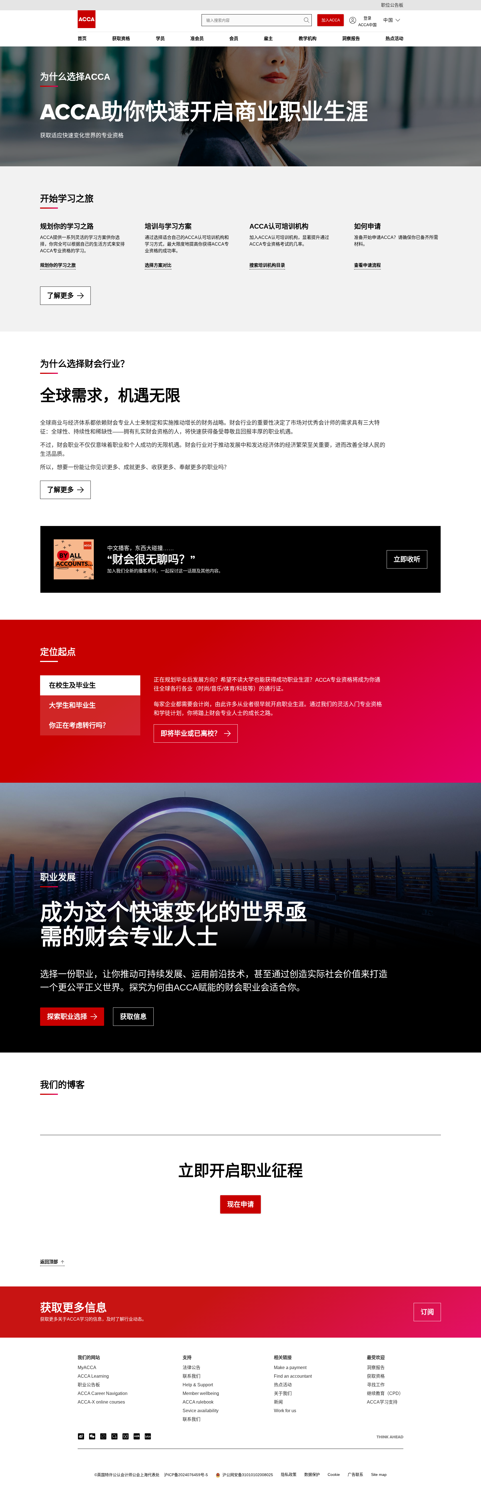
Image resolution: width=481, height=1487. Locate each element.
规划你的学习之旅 (58, 265)
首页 (82, 38)
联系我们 (191, 1376)
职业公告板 (89, 1384)
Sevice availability (201, 1410)
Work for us (285, 1410)
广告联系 (355, 1474)
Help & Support (198, 1384)
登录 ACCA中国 (367, 21)
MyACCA (87, 1367)
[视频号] (125, 1436)
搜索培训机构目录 (267, 265)
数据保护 (312, 1474)
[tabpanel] (297, 715)
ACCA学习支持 (382, 1402)
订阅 (427, 1312)
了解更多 (60, 295)
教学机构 (307, 38)
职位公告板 (392, 5)
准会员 (197, 38)
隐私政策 (288, 1474)
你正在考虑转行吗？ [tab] (79, 725)
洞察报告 (351, 38)
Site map (379, 1474)
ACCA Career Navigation (102, 1393)
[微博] (81, 1436)
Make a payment (290, 1367)
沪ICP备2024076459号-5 (151, 1475)
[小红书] (136, 1436)
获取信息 (133, 1016)
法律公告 (191, 1367)
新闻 (278, 1402)
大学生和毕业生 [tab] (72, 705)
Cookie (334, 1474)
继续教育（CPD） (385, 1393)
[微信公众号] (92, 1436)
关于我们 (283, 1393)
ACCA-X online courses (101, 1402)
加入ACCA (331, 20)
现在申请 (240, 1204)
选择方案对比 (158, 265)
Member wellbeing (201, 1393)
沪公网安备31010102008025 (246, 1475)
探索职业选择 (67, 1016)
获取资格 (121, 38)
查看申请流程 (367, 265)
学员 (160, 38)
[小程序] (103, 1436)
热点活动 (394, 38)
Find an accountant (293, 1376)
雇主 (268, 38)
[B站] (147, 1436)
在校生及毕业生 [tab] (72, 685)
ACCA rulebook (198, 1402)
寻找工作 (376, 1384)
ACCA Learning (93, 1376)
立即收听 (407, 559)
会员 (233, 38)
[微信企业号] (114, 1436)
